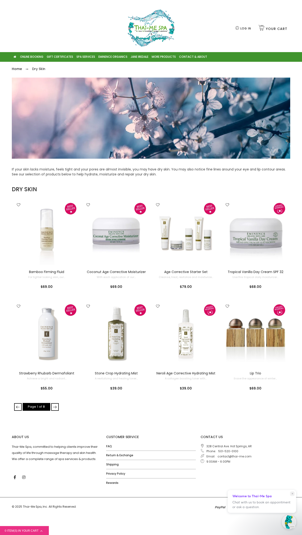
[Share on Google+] (20, 236)
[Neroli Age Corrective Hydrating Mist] (186, 334)
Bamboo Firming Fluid (46, 272)
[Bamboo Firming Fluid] (46, 232)
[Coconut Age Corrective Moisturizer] (116, 232)
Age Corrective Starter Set (186, 272)
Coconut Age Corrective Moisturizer (116, 272)
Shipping (112, 464)
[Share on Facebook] (20, 221)
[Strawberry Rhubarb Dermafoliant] (46, 334)
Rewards (112, 483)
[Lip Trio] (255, 334)
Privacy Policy (115, 474)
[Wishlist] (18, 205)
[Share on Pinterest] (20, 231)
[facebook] (15, 477)
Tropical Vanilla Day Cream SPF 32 (255, 272)
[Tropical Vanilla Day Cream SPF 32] (255, 232)
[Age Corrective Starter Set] (186, 232)
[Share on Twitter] (20, 226)
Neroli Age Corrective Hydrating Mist (185, 373)
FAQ (109, 446)
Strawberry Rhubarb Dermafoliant (46, 373)
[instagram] (24, 477)
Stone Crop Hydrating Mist (116, 373)
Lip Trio (255, 373)
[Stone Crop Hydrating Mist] (116, 334)
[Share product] (18, 214)
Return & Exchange (119, 455)
